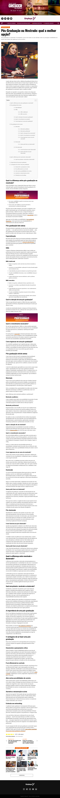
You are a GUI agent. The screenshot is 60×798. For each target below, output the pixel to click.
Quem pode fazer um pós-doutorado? (26, 152)
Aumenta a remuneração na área (22, 173)
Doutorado (18, 141)
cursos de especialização (28, 241)
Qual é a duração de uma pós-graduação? (24, 117)
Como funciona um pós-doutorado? (28, 149)
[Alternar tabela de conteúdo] (35, 100)
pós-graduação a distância (25, 625)
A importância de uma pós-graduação (18, 162)
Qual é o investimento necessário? (23, 119)
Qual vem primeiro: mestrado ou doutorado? (25, 159)
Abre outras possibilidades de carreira (23, 171)
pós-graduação (19, 736)
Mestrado (18, 126)
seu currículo (30, 215)
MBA (17, 109)
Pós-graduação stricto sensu (16, 124)
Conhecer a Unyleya (49, 23)
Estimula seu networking (21, 175)
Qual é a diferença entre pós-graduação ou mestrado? (21, 103)
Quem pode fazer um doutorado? (28, 144)
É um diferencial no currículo (22, 169)
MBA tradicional (24, 112)
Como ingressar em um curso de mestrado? (27, 138)
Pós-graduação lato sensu (15, 105)
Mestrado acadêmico (25, 129)
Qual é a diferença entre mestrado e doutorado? (20, 157)
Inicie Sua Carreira (11, 23)
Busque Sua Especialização (24, 23)
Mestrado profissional (25, 131)
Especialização (19, 107)
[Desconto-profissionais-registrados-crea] (22, 198)
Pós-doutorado (19, 147)
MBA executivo (24, 114)
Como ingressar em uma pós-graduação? (24, 121)
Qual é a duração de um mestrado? (28, 133)
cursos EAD (17, 333)
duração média (13, 430)
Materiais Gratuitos (37, 23)
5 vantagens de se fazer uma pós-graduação (19, 164)
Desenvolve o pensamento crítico (23, 167)
